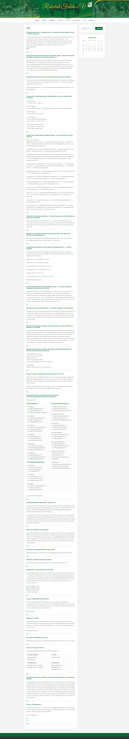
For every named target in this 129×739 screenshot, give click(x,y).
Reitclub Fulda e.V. (64, 7)
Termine (44, 20)
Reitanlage (51, 20)
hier (38, 495)
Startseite (37, 20)
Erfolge (68, 20)
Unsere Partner (76, 20)
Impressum (91, 20)
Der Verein (60, 20)
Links (84, 20)
